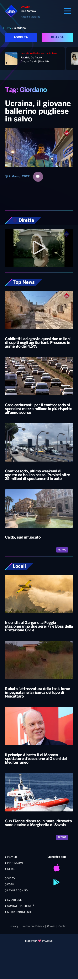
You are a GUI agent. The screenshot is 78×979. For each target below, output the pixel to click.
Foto (10, 884)
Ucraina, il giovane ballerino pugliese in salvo (38, 111)
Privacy (14, 926)
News (11, 869)
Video (11, 878)
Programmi (15, 863)
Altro (61, 550)
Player (12, 857)
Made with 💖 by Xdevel (39, 941)
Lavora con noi (17, 890)
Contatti (63, 926)
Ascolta (21, 37)
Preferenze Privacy (33, 926)
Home (8, 28)
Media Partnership (20, 912)
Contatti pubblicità (20, 906)
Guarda (57, 37)
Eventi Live (14, 900)
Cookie (51, 926)
